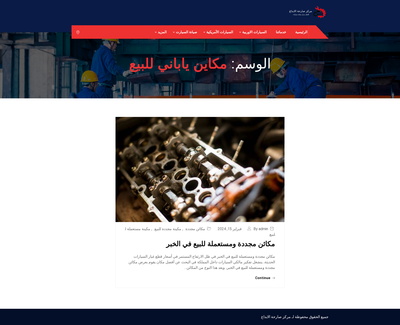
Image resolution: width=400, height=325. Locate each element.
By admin (260, 229)
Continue (263, 278)
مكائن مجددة (195, 229)
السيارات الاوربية (254, 32)
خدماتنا (281, 32)
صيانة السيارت (186, 32)
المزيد (162, 32)
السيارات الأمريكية (219, 32)
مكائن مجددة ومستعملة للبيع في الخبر (220, 244)
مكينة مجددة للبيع (167, 229)
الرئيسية (301, 32)
